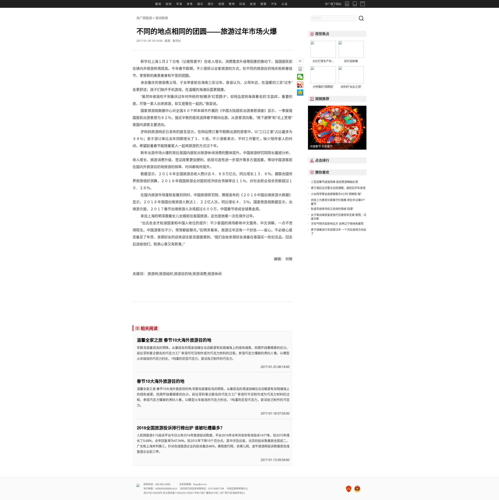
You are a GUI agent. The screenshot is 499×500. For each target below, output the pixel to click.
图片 (211, 4)
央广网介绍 (226, 493)
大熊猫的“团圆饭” (323, 86)
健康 (263, 4)
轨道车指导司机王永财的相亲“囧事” (332, 208)
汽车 (274, 4)
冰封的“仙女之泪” (351, 86)
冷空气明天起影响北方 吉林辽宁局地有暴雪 (337, 223)
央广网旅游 (144, 18)
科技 (242, 4)
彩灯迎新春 (351, 61)
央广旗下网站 (333, 4)
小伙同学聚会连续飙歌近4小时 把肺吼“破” (336, 194)
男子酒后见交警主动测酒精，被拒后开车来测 (338, 188)
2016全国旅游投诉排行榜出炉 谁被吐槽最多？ (181, 428)
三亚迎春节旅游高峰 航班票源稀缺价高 (334, 182)
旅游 (253, 4)
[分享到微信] (300, 77)
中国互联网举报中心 (237, 488)
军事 (179, 4)
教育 (232, 4)
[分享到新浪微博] (300, 84)
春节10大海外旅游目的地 (160, 381)
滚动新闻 (161, 18)
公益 (284, 4)
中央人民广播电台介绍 (206, 493)
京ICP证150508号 (152, 493)
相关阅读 (146, 328)
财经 (169, 4)
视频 (221, 4)
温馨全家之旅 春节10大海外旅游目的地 (174, 340)
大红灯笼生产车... (323, 61)
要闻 (158, 4)
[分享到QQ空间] (300, 92)
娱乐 (200, 4)
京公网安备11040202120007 (178, 493)
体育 (190, 4)
